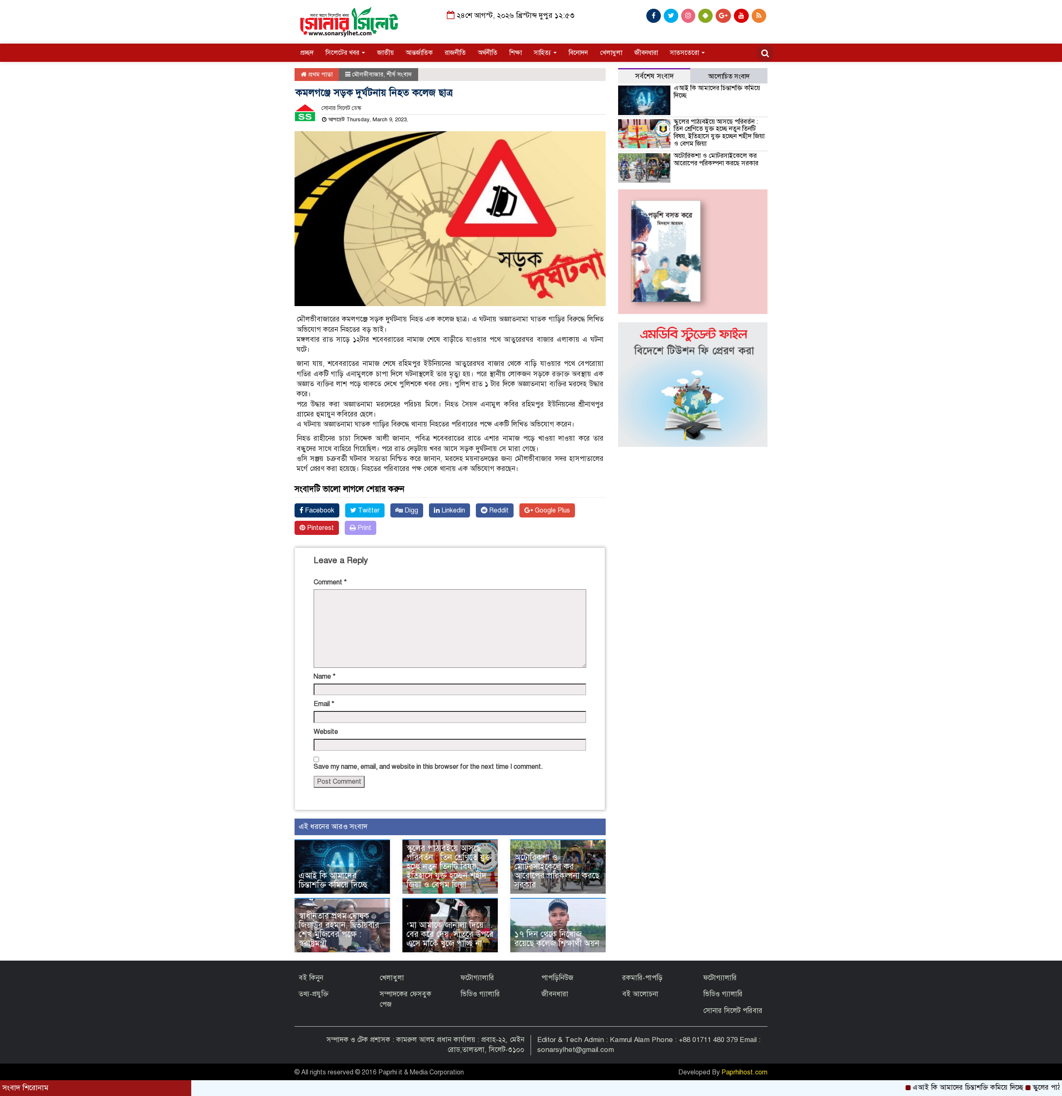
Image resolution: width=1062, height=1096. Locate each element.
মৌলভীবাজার (367, 74)
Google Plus (551, 510)
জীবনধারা (646, 53)
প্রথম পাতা (320, 74)
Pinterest (319, 528)
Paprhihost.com (744, 1072)
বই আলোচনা (640, 994)
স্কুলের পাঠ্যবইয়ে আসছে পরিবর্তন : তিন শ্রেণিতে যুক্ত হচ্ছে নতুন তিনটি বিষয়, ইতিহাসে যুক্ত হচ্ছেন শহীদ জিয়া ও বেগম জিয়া (449, 866)
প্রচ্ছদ (307, 53)
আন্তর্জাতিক (419, 53)
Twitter (368, 510)
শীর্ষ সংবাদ (399, 74)
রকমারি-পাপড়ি (642, 977)
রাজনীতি (455, 53)
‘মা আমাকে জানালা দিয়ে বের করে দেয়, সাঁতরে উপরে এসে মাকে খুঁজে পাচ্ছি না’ (450, 934)
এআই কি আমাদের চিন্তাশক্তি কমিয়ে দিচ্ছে (333, 880)
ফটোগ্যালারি (477, 977)
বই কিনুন (311, 977)
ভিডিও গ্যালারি (480, 994)
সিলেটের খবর (343, 53)
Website (326, 732)
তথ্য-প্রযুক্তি (314, 994)
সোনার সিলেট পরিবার (732, 1010)
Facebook (318, 510)
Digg (410, 510)
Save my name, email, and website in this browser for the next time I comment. (428, 767)
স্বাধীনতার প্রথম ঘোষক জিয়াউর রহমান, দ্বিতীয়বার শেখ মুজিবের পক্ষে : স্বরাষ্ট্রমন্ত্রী (339, 930)
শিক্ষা (515, 53)
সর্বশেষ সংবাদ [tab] (654, 76)
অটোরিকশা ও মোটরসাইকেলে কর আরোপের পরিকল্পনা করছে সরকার (556, 871)
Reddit (498, 510)
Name (325, 676)
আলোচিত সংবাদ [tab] (729, 76)
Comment (330, 582)
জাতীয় (385, 53)
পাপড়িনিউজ (557, 977)
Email (324, 704)
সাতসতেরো (685, 53)
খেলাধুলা (611, 53)
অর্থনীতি (487, 53)
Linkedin (452, 510)
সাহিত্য (543, 53)
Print (363, 528)
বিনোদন (578, 53)
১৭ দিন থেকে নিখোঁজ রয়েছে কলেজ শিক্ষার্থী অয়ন (556, 939)
